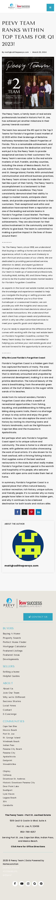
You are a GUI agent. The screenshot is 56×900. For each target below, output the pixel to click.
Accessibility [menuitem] (10, 871)
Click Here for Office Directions (28, 846)
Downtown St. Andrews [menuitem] (14, 779)
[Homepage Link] (19, 6)
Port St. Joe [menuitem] (9, 734)
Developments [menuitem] (11, 659)
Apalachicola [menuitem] (9, 756)
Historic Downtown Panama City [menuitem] (19, 782)
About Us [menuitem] (8, 688)
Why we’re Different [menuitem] (14, 697)
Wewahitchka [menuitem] (9, 764)
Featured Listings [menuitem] (13, 650)
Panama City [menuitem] (9, 753)
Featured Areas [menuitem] (11, 655)
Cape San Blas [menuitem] (10, 726)
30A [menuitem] (5, 801)
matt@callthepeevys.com (17, 52)
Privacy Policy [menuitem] (11, 868)
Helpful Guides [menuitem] (11, 676)
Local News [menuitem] (9, 705)
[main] (28, 302)
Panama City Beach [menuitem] (12, 749)
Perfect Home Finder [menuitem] (14, 642)
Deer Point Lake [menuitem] (11, 786)
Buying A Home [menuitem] (11, 633)
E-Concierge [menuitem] (10, 714)
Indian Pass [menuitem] (8, 745)
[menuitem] (2, 856)
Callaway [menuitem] (7, 775)
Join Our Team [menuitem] (11, 692)
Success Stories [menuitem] (12, 701)
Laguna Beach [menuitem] (9, 798)
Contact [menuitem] (7, 710)
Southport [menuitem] (8, 790)
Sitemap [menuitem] (7, 875)
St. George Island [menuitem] (11, 738)
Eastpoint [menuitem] (7, 760)
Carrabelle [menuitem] (8, 805)
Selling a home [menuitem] (11, 671)
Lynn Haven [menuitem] (8, 794)
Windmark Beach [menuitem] (11, 741)
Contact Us (39, 617)
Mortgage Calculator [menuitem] (14, 646)
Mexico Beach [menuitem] (10, 730)
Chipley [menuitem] (7, 771)
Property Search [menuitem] (12, 638)
